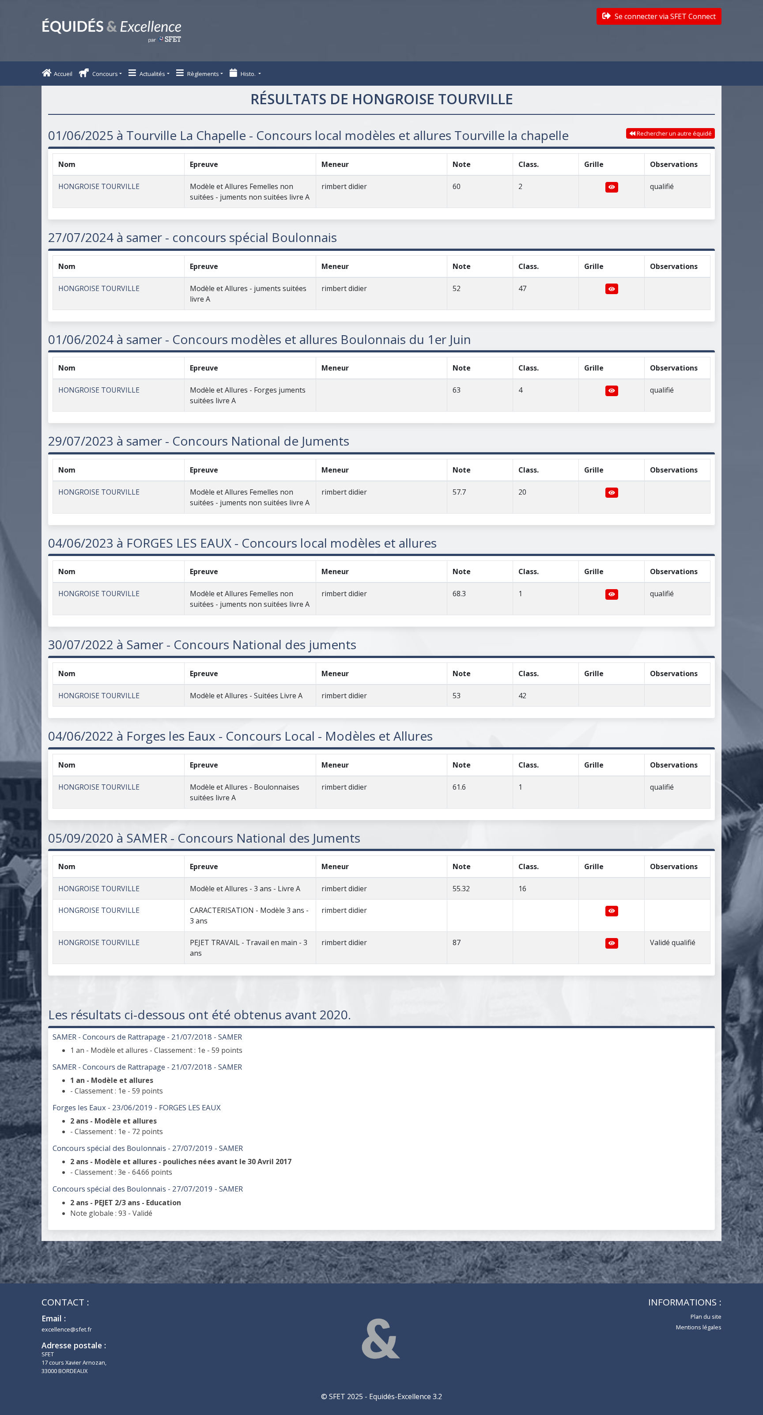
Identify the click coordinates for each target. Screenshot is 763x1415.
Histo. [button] (248, 74)
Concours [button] (104, 74)
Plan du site (706, 1316)
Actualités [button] (151, 74)
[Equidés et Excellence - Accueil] (112, 30)
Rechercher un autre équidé (673, 133)
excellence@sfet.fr (67, 1329)
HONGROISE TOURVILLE (99, 186)
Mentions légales (698, 1327)
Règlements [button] (202, 74)
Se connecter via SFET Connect (664, 16)
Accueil (63, 74)
